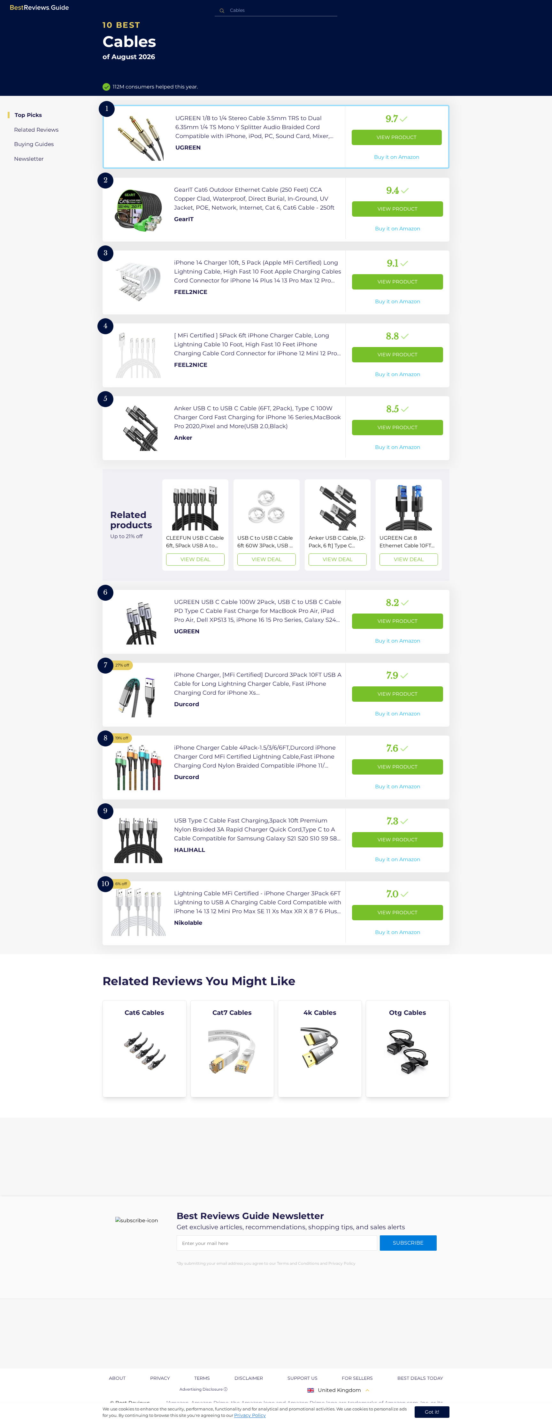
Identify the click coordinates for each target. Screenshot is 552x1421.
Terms (202, 1378)
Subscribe (408, 1243)
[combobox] (276, 10)
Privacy (160, 1378)
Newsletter (29, 159)
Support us (303, 1378)
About (117, 1378)
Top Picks (28, 115)
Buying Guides (34, 144)
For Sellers (357, 1378)
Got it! (432, 1412)
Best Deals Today (420, 1378)
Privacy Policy (250, 1415)
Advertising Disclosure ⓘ (203, 1389)
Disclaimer (248, 1378)
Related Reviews (36, 130)
